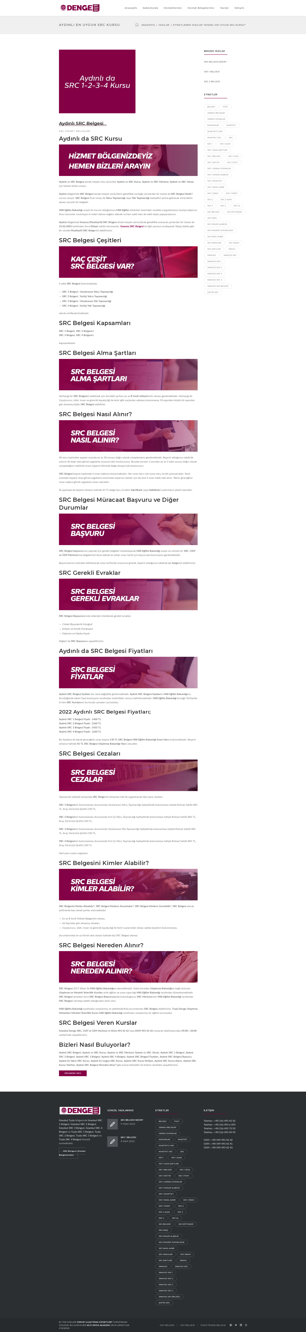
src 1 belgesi (214, 156)
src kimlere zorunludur (220, 230)
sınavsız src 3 (214, 274)
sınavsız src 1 (214, 261)
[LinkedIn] (241, 1325)
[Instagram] (246, 1325)
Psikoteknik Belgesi (213, 1325)
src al (237, 206)
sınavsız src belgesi (218, 286)
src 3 (210, 206)
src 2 (210, 199)
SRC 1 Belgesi (212, 71)
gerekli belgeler (216, 113)
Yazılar (164, 25)
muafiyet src (214, 138)
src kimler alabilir (217, 224)
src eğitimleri (234, 212)
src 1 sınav (212, 193)
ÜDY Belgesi (187, 1325)
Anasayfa (148, 25)
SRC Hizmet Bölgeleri (74, 131)
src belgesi (213, 212)
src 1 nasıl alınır (215, 187)
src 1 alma (225, 144)
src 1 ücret (232, 193)
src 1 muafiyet (214, 181)
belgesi (211, 107)
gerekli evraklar (216, 119)
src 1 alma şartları (217, 150)
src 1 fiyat (232, 162)
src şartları (214, 249)
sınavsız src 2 (214, 267)
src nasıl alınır (215, 236)
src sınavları (214, 243)
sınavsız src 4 (214, 280)
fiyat (225, 107)
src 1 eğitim (213, 162)
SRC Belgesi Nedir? (215, 62)
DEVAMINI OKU (73, 1073)
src (231, 138)
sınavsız (211, 255)
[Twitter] (236, 1325)
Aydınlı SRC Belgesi (81, 123)
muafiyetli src (215, 131)
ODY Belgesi (167, 1325)
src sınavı (234, 243)
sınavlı (231, 249)
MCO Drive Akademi (98, 1325)
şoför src (212, 292)
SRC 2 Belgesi (212, 81)
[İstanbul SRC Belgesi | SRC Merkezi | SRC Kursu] (80, 8)
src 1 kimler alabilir (217, 175)
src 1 (209, 144)
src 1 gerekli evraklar (219, 168)
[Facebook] (231, 1325)
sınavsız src (230, 255)
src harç (212, 218)
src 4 (223, 206)
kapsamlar (213, 125)
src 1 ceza (233, 156)
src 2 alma (226, 199)
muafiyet (231, 125)
